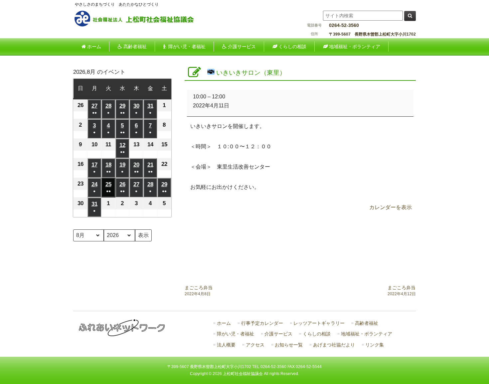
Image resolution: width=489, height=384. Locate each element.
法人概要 (226, 344)
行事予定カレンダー (262, 323)
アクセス (255, 344)
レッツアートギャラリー (319, 323)
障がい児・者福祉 (235, 333)
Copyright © (201, 373)
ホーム (224, 323)
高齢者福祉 (366, 323)
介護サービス (278, 333)
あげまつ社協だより (334, 344)
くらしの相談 (317, 333)
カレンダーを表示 (390, 207)
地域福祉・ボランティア (366, 333)
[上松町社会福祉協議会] (139, 25)
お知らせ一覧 (289, 344)
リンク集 (374, 344)
